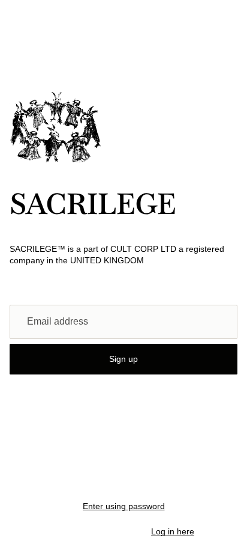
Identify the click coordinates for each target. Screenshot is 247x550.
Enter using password (124, 506)
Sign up (123, 359)
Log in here (172, 531)
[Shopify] (181, 482)
